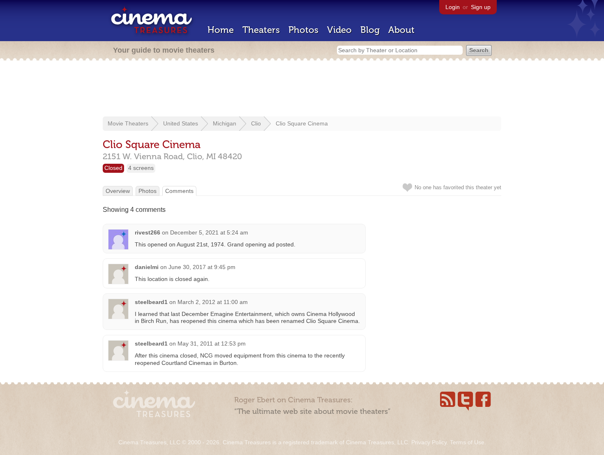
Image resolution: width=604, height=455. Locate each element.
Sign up (481, 7)
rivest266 (147, 232)
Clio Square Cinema (302, 123)
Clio (256, 123)
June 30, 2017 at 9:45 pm (201, 267)
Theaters (261, 29)
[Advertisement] (302, 89)
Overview (118, 191)
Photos (303, 29)
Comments (179, 191)
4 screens (141, 168)
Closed (113, 168)
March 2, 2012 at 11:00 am (213, 302)
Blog (370, 29)
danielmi (147, 267)
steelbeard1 (151, 302)
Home (220, 29)
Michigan (224, 123)
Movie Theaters (128, 123)
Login (452, 7)
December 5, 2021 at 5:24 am (209, 232)
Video (339, 29)
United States (180, 123)
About (401, 29)
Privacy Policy (429, 442)
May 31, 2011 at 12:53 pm (212, 343)
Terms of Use (467, 442)
